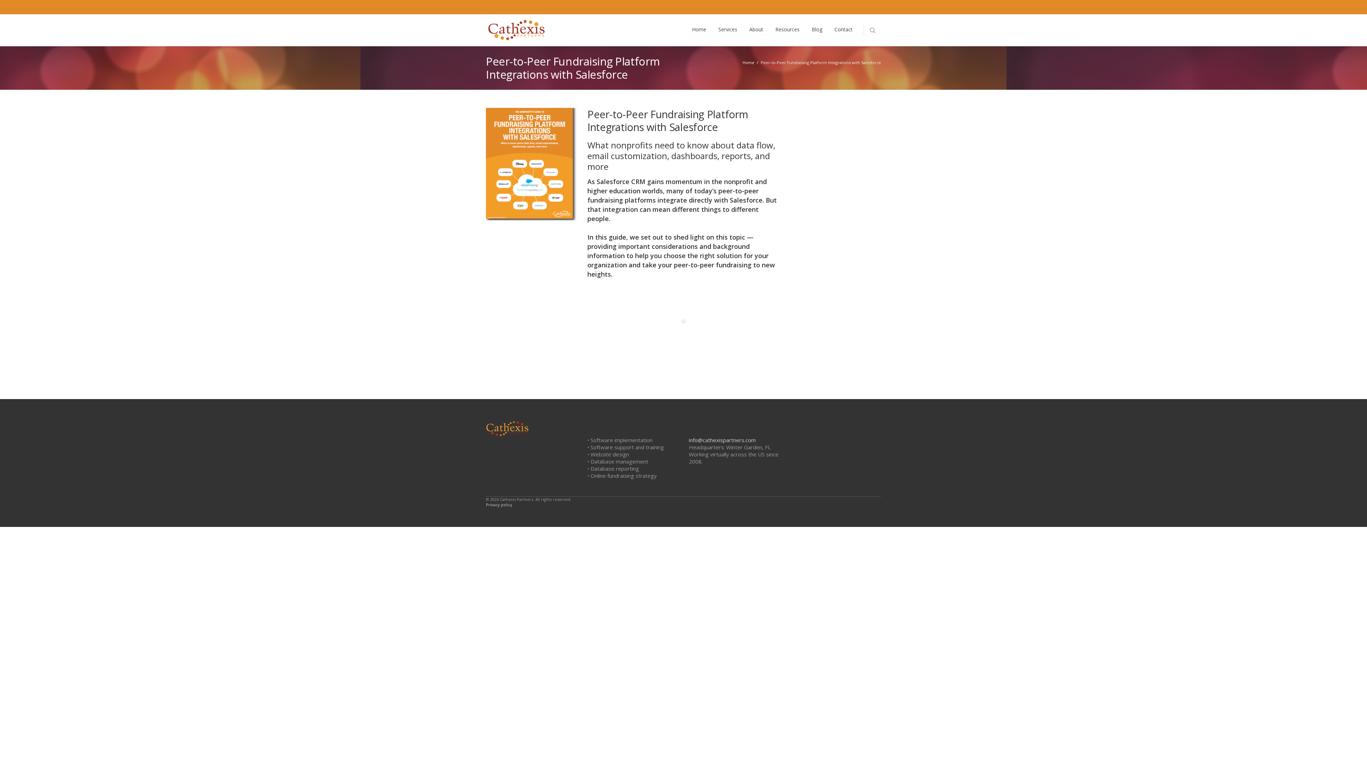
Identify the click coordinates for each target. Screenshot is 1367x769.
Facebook (799, 7)
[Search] (872, 30)
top (1353, 755)
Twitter (814, 7)
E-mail (859, 7)
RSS (874, 7)
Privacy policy (499, 504)
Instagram (844, 7)
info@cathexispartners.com (722, 440)
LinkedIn (829, 7)
